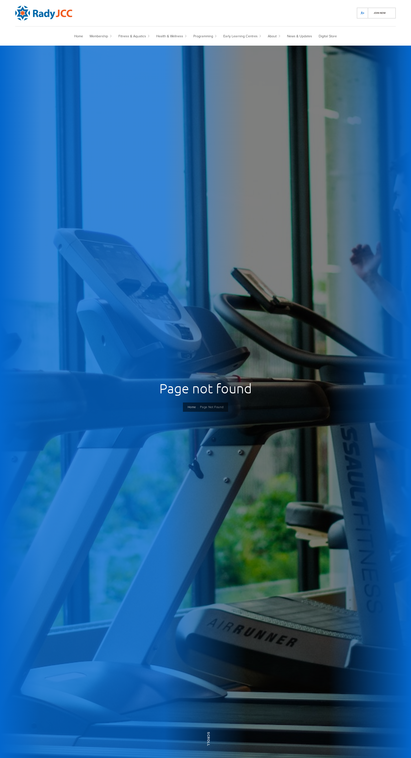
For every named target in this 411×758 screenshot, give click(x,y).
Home (192, 407)
